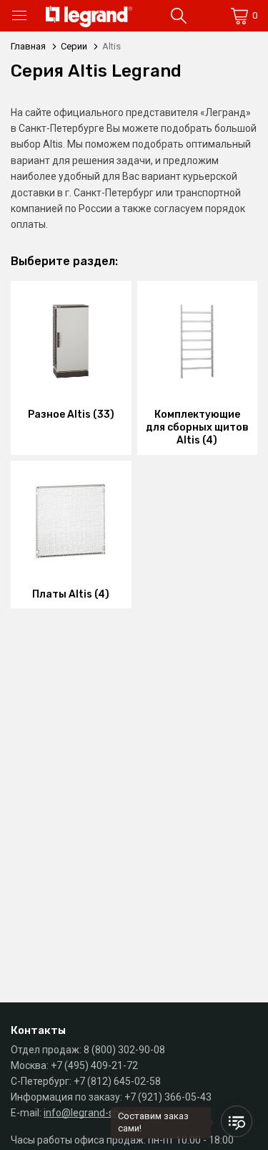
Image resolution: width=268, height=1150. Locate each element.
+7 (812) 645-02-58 (117, 1081)
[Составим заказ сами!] (236, 1121)
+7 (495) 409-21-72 (94, 1065)
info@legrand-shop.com (98, 1112)
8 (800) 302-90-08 (124, 1049)
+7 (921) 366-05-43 (168, 1097)
